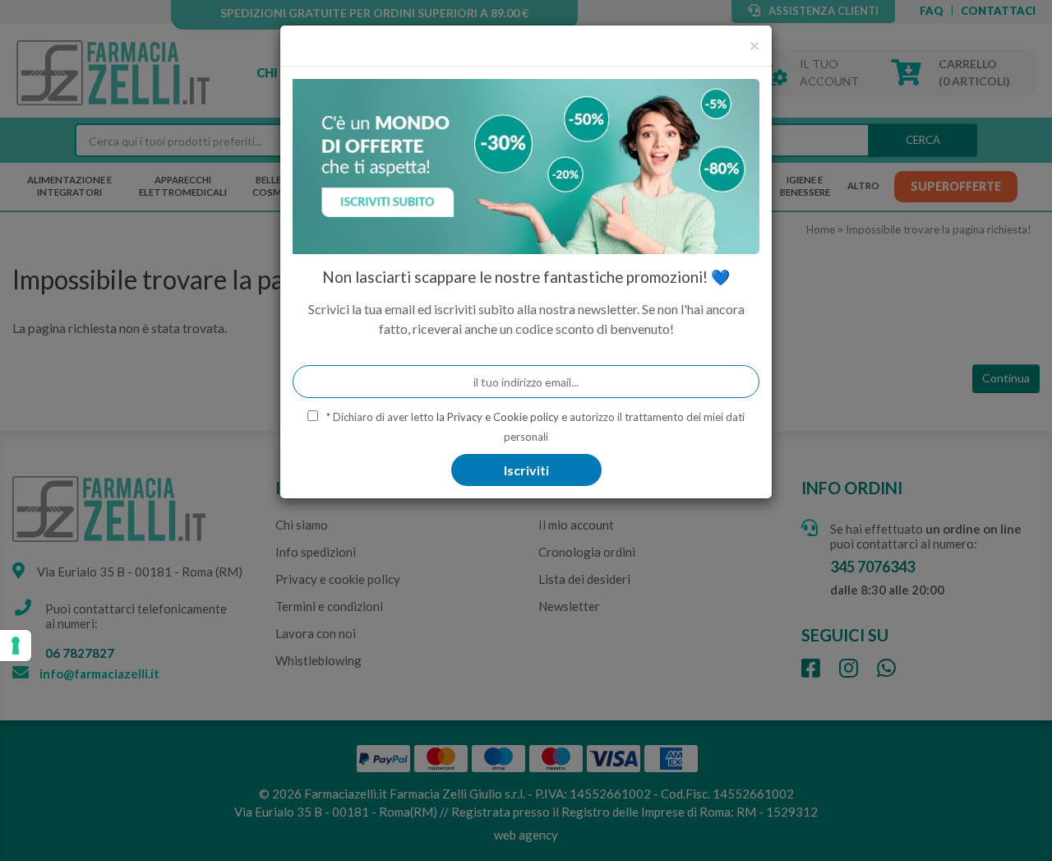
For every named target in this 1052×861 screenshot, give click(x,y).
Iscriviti (526, 470)
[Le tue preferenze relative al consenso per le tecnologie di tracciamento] (15, 645)
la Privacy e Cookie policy (497, 417)
